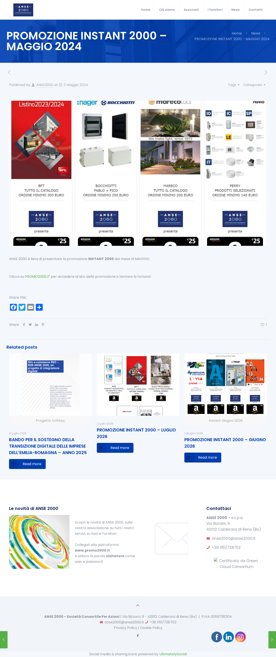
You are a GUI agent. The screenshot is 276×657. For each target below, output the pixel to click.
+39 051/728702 (226, 547)
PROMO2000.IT (37, 276)
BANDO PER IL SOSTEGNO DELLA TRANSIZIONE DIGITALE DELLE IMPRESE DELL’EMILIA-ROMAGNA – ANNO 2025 (48, 446)
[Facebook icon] (138, 635)
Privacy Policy (125, 627)
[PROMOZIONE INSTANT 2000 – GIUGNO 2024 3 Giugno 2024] (272, 639)
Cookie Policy (151, 627)
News (255, 33)
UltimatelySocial (173, 654)
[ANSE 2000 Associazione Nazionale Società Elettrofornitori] (23, 9)
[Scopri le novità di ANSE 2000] (39, 567)
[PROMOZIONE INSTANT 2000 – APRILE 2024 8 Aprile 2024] (4, 639)
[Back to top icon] (138, 605)
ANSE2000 (44, 84)
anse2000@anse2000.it (234, 538)
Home (237, 33)
